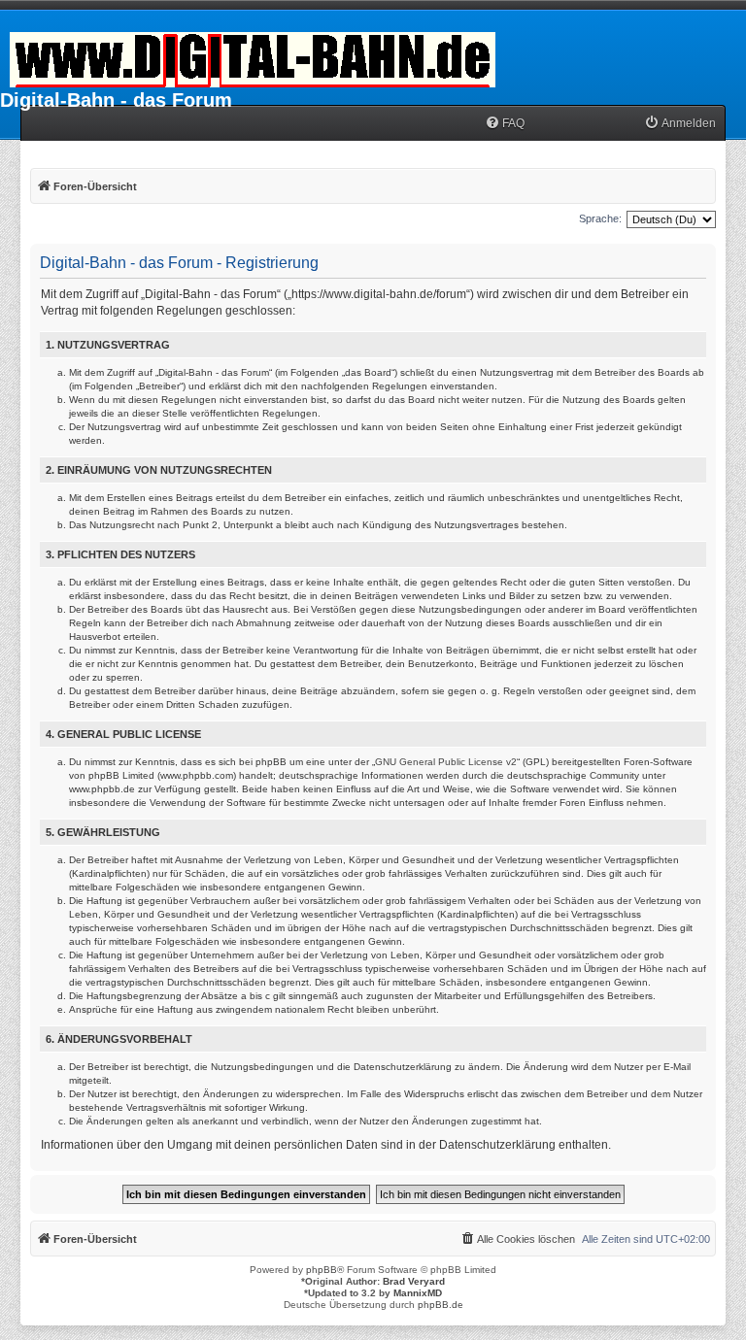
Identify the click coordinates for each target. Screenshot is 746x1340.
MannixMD (417, 1293)
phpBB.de (440, 1304)
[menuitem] (505, 124)
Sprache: (600, 218)
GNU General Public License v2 (446, 761)
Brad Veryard (414, 1281)
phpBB (321, 1269)
